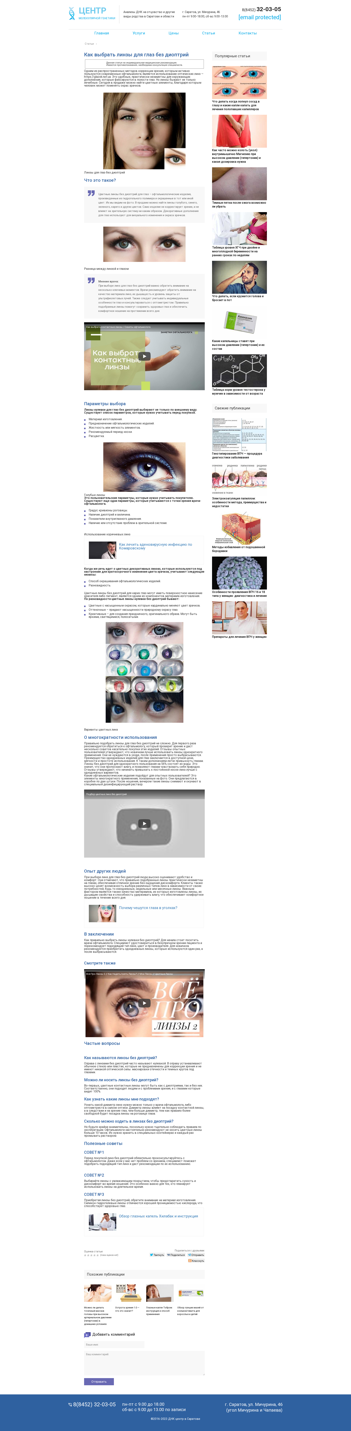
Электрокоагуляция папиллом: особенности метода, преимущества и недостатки (239, 502)
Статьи (208, 33)
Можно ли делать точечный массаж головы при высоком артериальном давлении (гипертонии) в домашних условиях (98, 1315)
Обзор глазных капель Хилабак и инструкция (158, 1216)
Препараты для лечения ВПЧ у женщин (239, 637)
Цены (174, 33)
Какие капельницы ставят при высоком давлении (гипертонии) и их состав (238, 344)
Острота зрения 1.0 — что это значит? (127, 1309)
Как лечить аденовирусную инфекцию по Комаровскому (155, 546)
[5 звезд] (98, 1255)
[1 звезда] (85, 1255)
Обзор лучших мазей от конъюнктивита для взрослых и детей (190, 1311)
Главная (101, 33)
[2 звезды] (88, 1255)
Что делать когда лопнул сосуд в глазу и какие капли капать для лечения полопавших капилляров (236, 105)
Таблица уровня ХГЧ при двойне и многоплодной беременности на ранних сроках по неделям (236, 251)
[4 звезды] (95, 1255)
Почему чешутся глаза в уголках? (148, 908)
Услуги (139, 33)
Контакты (248, 33)
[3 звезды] (91, 1255)
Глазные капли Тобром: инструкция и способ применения (159, 1311)
